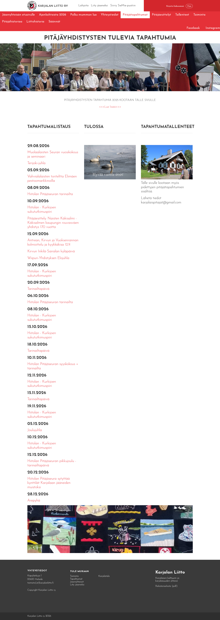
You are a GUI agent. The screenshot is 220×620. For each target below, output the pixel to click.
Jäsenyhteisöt (77, 582)
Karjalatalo (104, 576)
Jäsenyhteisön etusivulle (18, 14)
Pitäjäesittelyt (161, 14)
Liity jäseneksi (99, 5)
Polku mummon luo (83, 14)
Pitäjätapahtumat (135, 14)
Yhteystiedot (110, 14)
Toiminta (199, 14)
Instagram (213, 28)
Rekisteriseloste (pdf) (166, 586)
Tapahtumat (76, 579)
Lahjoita (83, 5)
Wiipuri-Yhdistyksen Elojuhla (48, 258)
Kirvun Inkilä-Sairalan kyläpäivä (51, 251)
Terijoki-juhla (36, 163)
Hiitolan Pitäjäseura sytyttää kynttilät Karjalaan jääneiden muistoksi (48, 483)
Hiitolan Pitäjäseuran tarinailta (50, 194)
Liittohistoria (35, 21)
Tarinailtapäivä (38, 289)
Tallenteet (182, 14)
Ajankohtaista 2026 (52, 14)
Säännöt (54, 21)
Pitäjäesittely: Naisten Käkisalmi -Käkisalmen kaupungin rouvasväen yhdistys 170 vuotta (53, 223)
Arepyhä (33, 500)
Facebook (193, 28)
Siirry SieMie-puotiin (123, 5)
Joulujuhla (34, 430)
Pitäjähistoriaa (12, 21)
